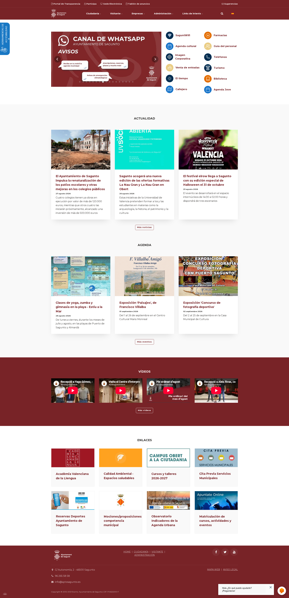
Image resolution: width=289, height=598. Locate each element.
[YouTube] (234, 552)
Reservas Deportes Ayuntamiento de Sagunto (70, 521)
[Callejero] (169, 89)
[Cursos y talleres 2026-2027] (168, 458)
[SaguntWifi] (169, 35)
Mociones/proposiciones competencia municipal (123, 521)
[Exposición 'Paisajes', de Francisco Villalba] (144, 277)
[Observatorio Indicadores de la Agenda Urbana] (168, 500)
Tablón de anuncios (138, 4)
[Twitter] (225, 552)
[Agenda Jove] (208, 89)
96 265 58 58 (62, 575)
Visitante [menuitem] (115, 13)
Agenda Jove (222, 89)
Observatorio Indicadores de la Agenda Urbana (164, 521)
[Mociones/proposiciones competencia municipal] (120, 500)
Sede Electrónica (112, 4)
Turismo (219, 67)
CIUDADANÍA (141, 551)
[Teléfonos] (208, 57)
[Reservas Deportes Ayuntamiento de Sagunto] (72, 500)
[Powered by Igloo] (4, 594)
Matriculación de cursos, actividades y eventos (215, 521)
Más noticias (144, 227)
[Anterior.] (57, 59)
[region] (106, 59)
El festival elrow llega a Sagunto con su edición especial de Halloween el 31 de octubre (207, 180)
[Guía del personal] (208, 46)
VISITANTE (157, 551)
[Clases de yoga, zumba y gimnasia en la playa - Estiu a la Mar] (80, 277)
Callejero (181, 89)
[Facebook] (216, 552)
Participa (91, 4)
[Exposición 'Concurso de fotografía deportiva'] (208, 277)
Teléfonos (220, 57)
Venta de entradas (187, 67)
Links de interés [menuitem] (192, 13)
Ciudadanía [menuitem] (93, 13)
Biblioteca (220, 78)
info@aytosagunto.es (67, 582)
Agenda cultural (186, 46)
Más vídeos (144, 410)
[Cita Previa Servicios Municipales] (216, 458)
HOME (127, 551)
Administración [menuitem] (163, 13)
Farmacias (220, 35)
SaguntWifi (183, 35)
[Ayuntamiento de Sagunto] (58, 14)
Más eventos (144, 342)
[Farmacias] (208, 35)
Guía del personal (225, 46)
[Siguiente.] (155, 59)
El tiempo (182, 78)
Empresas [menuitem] (137, 13)
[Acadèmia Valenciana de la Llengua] (72, 458)
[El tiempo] (169, 78)
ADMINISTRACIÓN (144, 555)
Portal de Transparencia (66, 4)
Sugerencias (231, 4)
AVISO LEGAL (230, 569)
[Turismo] (208, 68)
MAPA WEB (213, 569)
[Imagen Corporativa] (169, 57)
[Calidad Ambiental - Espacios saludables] (120, 458)
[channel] (106, 59)
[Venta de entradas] (169, 67)
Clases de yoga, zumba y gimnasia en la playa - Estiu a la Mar (79, 307)
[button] (222, 14)
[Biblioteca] (208, 79)
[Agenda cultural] (169, 46)
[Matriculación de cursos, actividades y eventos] (216, 500)
